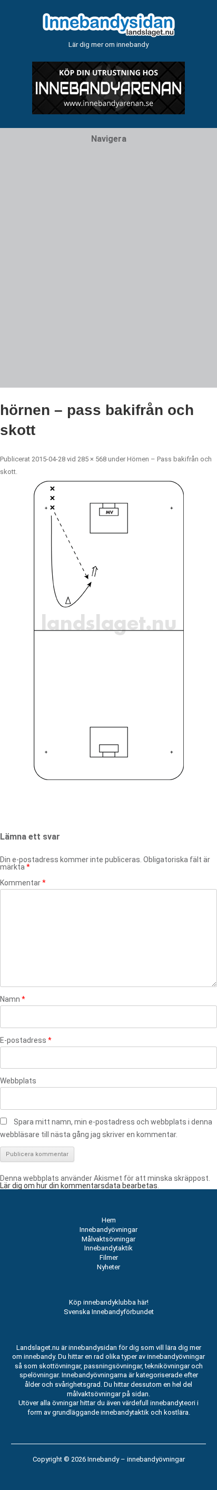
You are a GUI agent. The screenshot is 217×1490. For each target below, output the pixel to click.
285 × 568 (91, 459)
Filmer (109, 1257)
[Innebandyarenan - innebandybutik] (108, 111)
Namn (12, 999)
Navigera (108, 139)
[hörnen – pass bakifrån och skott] (108, 630)
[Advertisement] (108, 279)
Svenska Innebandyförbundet (109, 1312)
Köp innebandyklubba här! (109, 1302)
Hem (109, 1220)
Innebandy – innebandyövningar (136, 1459)
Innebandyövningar (108, 1230)
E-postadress (26, 1040)
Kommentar (23, 883)
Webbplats (18, 1081)
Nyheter (108, 1267)
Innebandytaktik (108, 1248)
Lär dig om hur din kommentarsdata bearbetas (78, 1185)
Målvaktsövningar (108, 1239)
